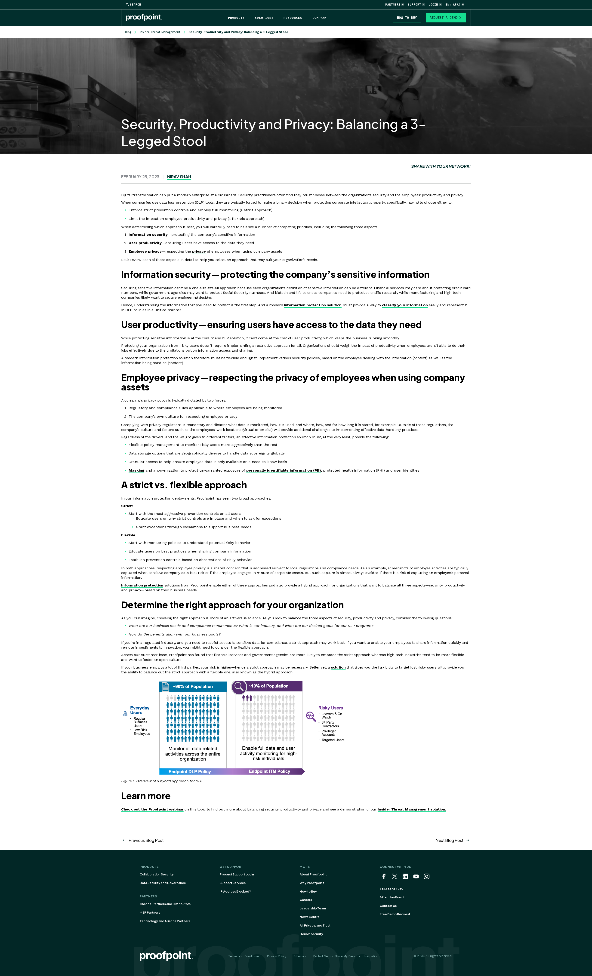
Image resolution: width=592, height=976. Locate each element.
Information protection (142, 585)
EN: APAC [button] (453, 4)
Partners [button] (393, 4)
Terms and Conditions (243, 956)
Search (135, 4)
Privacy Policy (276, 956)
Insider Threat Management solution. (412, 809)
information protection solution (313, 305)
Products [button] (236, 17)
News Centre (310, 917)
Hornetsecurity (311, 934)
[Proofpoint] (146, 17)
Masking (136, 470)
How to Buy (308, 891)
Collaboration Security (157, 874)
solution (338, 667)
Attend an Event (392, 897)
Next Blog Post (449, 840)
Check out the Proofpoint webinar (152, 809)
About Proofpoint (313, 874)
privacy (199, 251)
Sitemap (299, 956)
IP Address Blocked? (235, 891)
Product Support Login (237, 874)
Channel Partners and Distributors (165, 904)
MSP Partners (150, 912)
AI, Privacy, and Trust (315, 925)
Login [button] (433, 4)
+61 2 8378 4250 (391, 888)
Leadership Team (313, 908)
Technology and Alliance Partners (165, 921)
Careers (306, 900)
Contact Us (388, 906)
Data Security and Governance (163, 883)
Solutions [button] (264, 17)
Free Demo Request (395, 914)
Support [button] (414, 4)
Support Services (233, 883)
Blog (128, 32)
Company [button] (319, 17)
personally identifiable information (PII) (283, 470)
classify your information (405, 305)
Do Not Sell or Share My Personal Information (346, 956)
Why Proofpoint (312, 883)
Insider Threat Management (159, 32)
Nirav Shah (179, 176)
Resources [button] (293, 17)
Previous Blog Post (146, 840)
